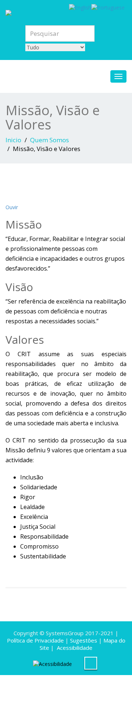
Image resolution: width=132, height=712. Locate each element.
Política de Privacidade (35, 640)
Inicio (13, 140)
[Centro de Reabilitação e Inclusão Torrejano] (66, 11)
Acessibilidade (74, 647)
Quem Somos (49, 140)
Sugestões (83, 640)
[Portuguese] (108, 7)
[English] (80, 7)
